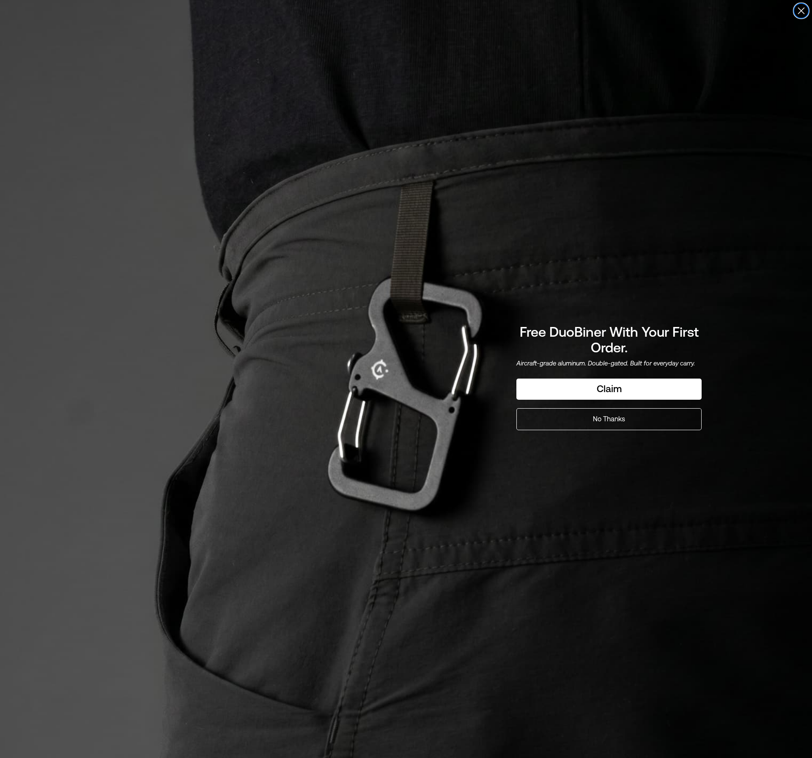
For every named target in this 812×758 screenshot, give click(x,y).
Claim (609, 388)
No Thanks (609, 419)
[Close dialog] (801, 10)
